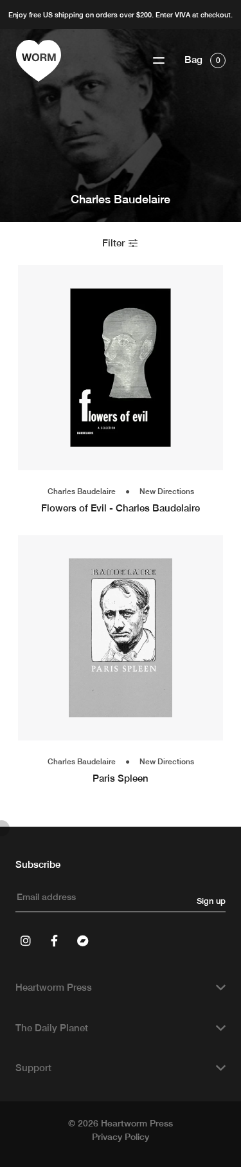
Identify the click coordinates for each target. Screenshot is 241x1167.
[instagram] (25, 940)
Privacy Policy (120, 1137)
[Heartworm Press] (38, 61)
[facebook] (54, 940)
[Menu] (158, 60)
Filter (114, 242)
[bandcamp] (82, 940)
